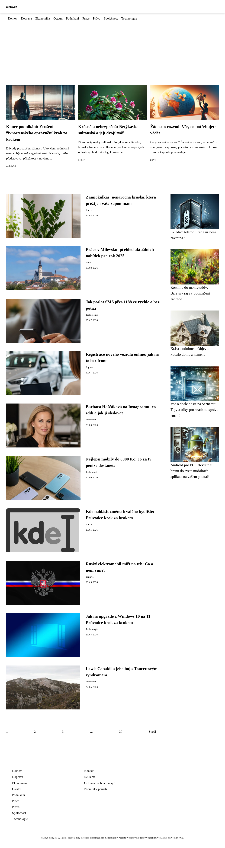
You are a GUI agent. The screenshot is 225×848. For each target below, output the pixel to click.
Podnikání (72, 18)
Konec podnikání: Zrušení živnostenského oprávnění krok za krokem (36, 133)
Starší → (154, 731)
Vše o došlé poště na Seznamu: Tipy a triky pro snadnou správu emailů (194, 410)
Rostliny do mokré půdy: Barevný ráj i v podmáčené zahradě (190, 293)
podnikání (11, 166)
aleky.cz (11, 6)
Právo (96, 18)
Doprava (26, 18)
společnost (91, 419)
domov (81, 160)
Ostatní (58, 18)
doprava (90, 367)
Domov (12, 18)
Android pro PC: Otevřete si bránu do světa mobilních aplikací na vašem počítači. (192, 471)
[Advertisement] (112, 47)
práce (88, 262)
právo (153, 160)
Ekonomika (42, 18)
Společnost (111, 18)
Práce (85, 18)
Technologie (129, 18)
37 (120, 731)
